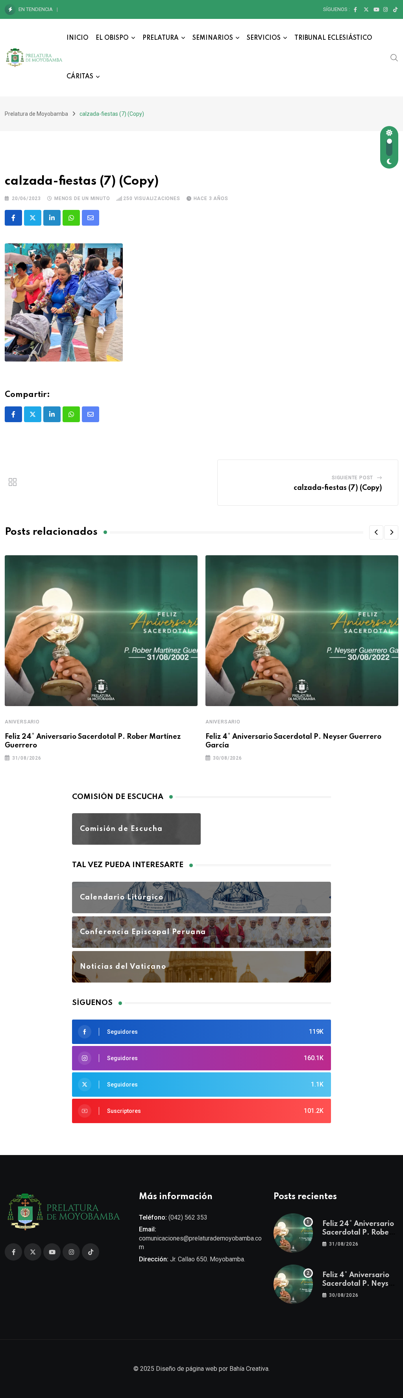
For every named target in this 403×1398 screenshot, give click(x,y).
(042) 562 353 (187, 1217)
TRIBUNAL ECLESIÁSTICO (333, 38)
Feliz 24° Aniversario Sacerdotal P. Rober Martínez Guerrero (358, 1232)
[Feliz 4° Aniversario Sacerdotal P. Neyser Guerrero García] (293, 1284)
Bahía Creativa (248, 1368)
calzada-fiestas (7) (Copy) (338, 487)
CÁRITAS (80, 77)
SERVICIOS (264, 38)
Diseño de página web (186, 1368)
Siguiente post (352, 477)
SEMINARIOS (212, 38)
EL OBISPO (112, 38)
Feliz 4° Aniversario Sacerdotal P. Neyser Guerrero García (133, 9)
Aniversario (22, 722)
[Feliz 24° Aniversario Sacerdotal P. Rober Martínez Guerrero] (293, 1233)
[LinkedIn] (52, 218)
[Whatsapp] (71, 218)
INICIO (78, 38)
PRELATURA (160, 38)
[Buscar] (394, 57)
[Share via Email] (90, 218)
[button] (376, 532)
